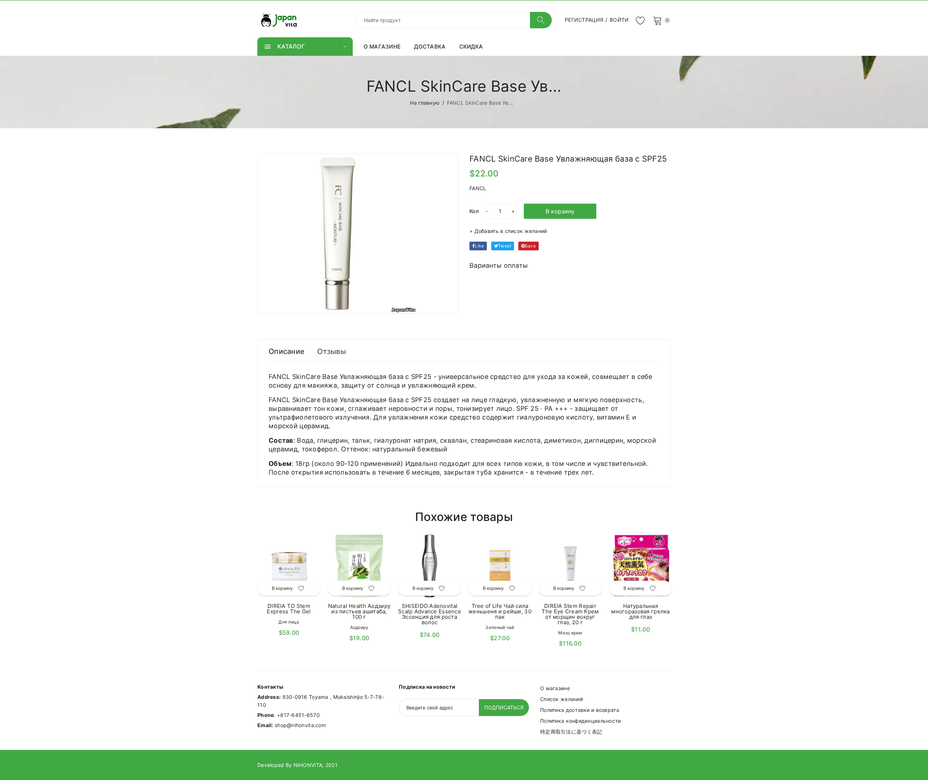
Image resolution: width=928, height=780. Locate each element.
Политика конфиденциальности (580, 721)
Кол (473, 211)
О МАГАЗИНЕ (382, 46)
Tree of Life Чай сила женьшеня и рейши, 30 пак (499, 611)
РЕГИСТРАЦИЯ (584, 20)
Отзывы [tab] (331, 351)
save (530, 246)
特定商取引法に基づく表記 (571, 732)
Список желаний (561, 699)
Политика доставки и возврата (579, 710)
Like (479, 246)
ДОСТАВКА (430, 46)
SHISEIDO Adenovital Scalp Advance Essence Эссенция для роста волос (429, 614)
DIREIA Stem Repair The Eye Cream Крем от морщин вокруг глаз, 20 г (570, 614)
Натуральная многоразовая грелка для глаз (640, 611)
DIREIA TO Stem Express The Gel (289, 608)
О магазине (555, 688)
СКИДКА (471, 46)
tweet (504, 246)
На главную (424, 103)
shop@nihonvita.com (300, 725)
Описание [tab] (286, 351)
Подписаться (503, 707)
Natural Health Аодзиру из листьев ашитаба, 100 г (359, 611)
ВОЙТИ (619, 20)
